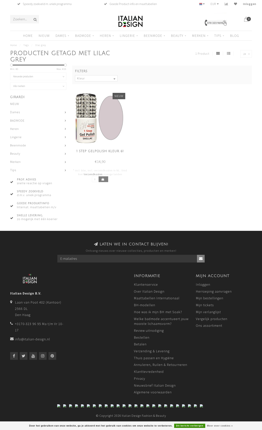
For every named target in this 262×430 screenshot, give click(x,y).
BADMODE (83, 35)
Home (28, 35)
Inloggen (249, 4)
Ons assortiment (209, 325)
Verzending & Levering (152, 351)
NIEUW (44, 35)
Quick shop (102, 150)
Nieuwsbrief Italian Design (155, 385)
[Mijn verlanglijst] (235, 4)
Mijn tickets (205, 305)
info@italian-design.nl (32, 339)
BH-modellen (144, 305)
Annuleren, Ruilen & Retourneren (160, 364)
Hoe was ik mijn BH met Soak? (158, 312)
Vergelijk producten (211, 319)
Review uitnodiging (149, 330)
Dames (60, 35)
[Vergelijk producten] (226, 4)
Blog (234, 35)
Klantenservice (146, 284)
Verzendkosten (93, 174)
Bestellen (141, 337)
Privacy (139, 378)
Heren (105, 35)
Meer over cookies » (220, 425)
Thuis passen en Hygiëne (154, 358)
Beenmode (153, 35)
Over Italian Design (149, 291)
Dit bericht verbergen (189, 425)
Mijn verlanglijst (208, 312)
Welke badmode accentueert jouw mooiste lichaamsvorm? (161, 321)
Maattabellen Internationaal (157, 298)
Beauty (177, 35)
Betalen (140, 344)
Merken (199, 35)
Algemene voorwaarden (153, 392)
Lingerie (127, 35)
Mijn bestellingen (209, 298)
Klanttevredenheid (149, 371)
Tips (217, 35)
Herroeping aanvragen (214, 291)
